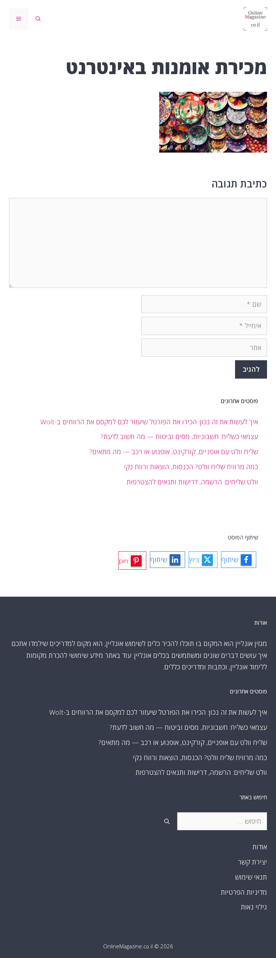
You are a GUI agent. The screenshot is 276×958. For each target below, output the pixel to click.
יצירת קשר (252, 862)
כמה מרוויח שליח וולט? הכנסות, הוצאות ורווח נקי (191, 466)
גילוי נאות (254, 907)
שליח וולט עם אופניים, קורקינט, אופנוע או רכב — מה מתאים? (173, 451)
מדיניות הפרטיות (244, 892)
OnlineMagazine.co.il (128, 946)
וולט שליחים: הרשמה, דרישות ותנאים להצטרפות (192, 482)
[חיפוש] (167, 821)
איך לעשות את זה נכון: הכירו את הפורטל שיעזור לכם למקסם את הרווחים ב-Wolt (149, 421)
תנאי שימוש (251, 877)
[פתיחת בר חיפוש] (38, 19)
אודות (259, 846)
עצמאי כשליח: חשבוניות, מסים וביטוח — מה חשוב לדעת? (179, 436)
